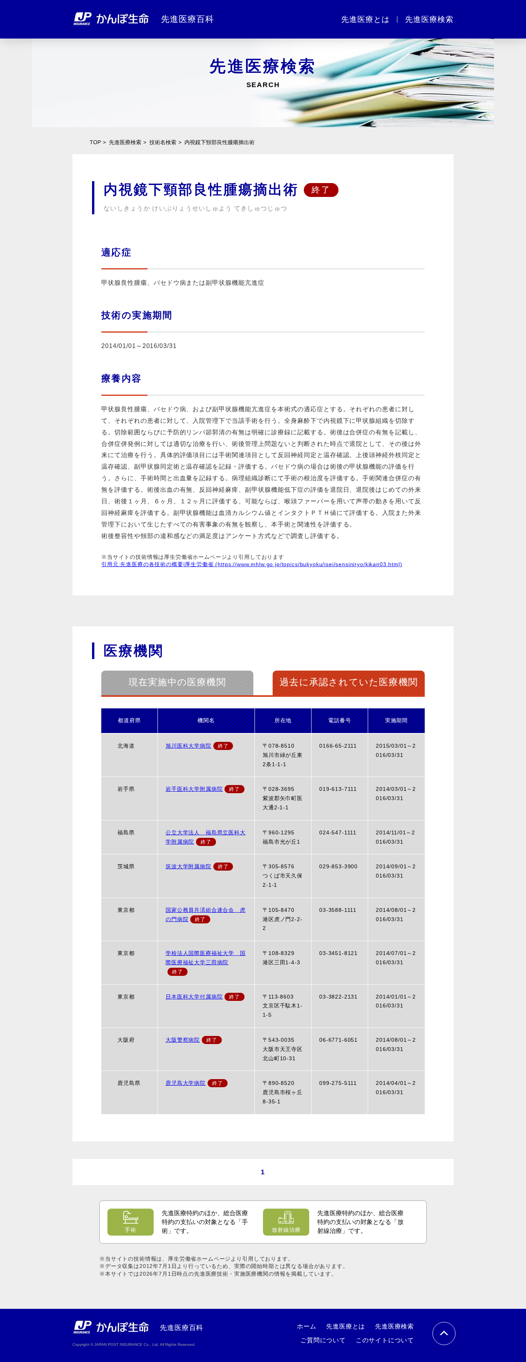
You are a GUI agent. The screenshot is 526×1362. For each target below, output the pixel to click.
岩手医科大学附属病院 (194, 789)
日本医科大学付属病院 (194, 997)
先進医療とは (345, 1326)
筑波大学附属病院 (188, 866)
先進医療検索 (125, 142)
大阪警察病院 (183, 1040)
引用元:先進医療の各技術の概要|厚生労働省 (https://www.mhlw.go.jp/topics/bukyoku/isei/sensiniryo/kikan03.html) (251, 564)
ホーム (306, 1326)
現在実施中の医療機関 (177, 682)
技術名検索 (162, 142)
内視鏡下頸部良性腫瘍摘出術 (219, 142)
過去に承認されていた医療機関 (349, 682)
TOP (95, 142)
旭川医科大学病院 (188, 746)
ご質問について (323, 1340)
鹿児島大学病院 (186, 1083)
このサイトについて (385, 1340)
